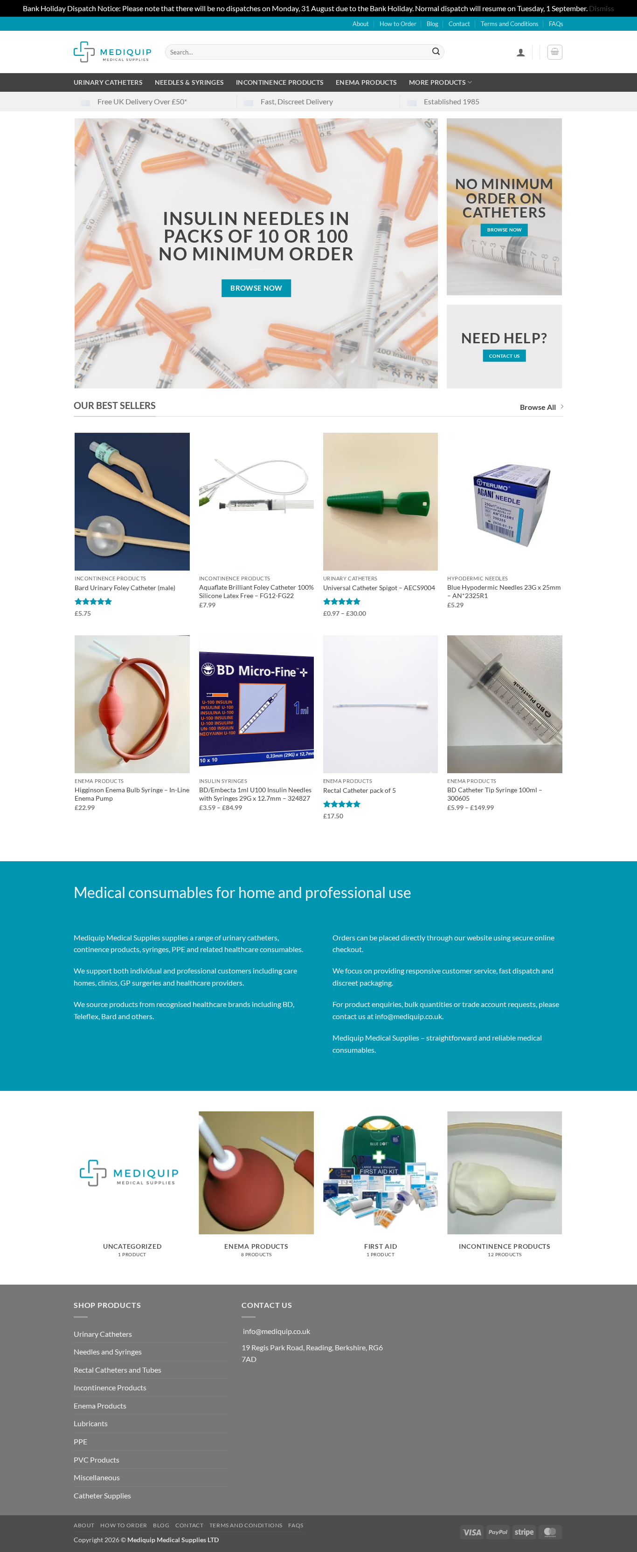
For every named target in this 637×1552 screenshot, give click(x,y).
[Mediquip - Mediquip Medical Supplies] (112, 51)
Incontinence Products (280, 82)
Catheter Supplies (102, 1495)
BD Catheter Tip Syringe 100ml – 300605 (494, 794)
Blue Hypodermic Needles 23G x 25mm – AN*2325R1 (504, 591)
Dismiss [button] (601, 8)
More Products (437, 82)
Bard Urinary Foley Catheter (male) (125, 588)
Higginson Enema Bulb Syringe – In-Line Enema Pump (132, 794)
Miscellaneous (97, 1477)
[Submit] (436, 52)
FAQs (556, 23)
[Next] (562, 1197)
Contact (459, 23)
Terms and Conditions (510, 23)
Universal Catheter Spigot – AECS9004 (379, 588)
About (361, 23)
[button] (521, 52)
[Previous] (76, 1197)
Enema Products (366, 82)
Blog (432, 23)
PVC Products (96, 1459)
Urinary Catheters (108, 82)
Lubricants (91, 1423)
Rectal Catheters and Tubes (117, 1369)
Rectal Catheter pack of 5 (359, 790)
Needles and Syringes (108, 1351)
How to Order (398, 23)
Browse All (538, 406)
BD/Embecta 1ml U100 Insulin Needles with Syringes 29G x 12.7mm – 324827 (255, 794)
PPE (80, 1441)
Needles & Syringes (189, 82)
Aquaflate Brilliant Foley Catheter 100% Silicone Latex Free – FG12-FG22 (256, 591)
